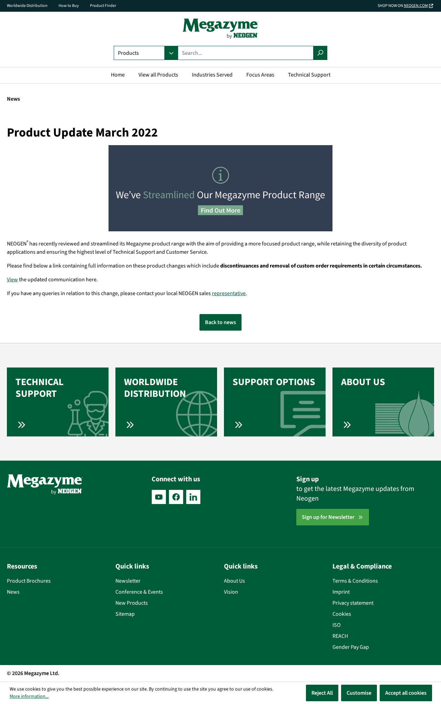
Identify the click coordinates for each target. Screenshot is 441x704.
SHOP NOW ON (403, 6)
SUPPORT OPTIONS (274, 382)
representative (229, 293)
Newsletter (128, 581)
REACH (340, 636)
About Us (234, 581)
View (12, 279)
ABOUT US (363, 382)
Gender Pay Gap (350, 647)
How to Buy (69, 6)
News (13, 592)
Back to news (220, 322)
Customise (359, 693)
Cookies (341, 614)
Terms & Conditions (355, 581)
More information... (29, 696)
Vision (231, 592)
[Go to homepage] (220, 29)
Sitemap (125, 614)
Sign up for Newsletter (328, 517)
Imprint (341, 592)
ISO (336, 625)
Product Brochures (29, 581)
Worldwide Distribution (27, 6)
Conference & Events (139, 592)
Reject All (322, 693)
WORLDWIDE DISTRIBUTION (155, 388)
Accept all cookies (406, 693)
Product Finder (103, 6)
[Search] (320, 53)
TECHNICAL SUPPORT (40, 388)
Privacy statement (352, 603)
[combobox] (246, 53)
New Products (131, 603)
